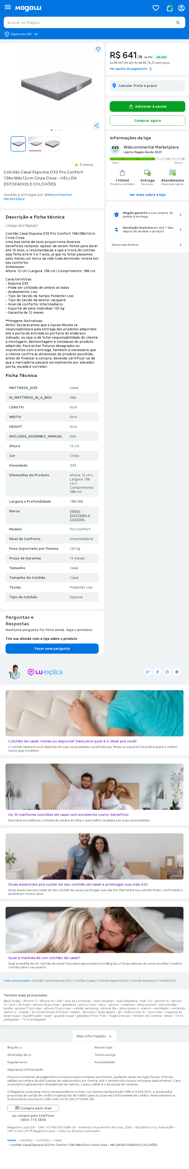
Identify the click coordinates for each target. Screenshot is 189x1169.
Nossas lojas (103, 1047)
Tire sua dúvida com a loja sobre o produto (41, 639)
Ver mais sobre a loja (147, 195)
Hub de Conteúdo (78, 1001)
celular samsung (86, 1008)
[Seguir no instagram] (167, 672)
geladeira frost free (91, 1015)
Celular (24, 1012)
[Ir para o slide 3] (60, 130)
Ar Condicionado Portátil (50, 1012)
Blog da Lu (14, 1047)
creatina (128, 1004)
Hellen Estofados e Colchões (80, 515)
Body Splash (106, 1012)
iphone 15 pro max (57, 1008)
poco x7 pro (87, 1004)
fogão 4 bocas (119, 1015)
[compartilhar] (96, 125)
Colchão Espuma (143, 980)
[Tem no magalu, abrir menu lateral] (8, 7)
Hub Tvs (146, 1001)
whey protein (146, 1004)
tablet (75, 1012)
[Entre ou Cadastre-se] (181, 8)
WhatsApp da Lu (19, 1055)
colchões (26, 1140)
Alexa (168, 1015)
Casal (57, 1140)
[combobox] (94, 22)
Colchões (43, 1140)
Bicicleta (89, 1012)
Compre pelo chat (36, 1108)
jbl (119, 1012)
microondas (168, 1004)
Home (11, 1140)
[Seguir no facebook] (157, 672)
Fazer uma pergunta (52, 648)
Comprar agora (147, 120)
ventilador (161, 1008)
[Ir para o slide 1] (51, 130)
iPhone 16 (47, 1001)
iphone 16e (109, 1008)
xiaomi (146, 1008)
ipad (48, 1015)
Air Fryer (24, 1004)
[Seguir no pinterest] (177, 672)
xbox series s (129, 1008)
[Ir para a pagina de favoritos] (156, 8)
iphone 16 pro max (46, 1004)
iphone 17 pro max (28, 1008)
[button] (178, 22)
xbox (102, 1004)
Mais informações (91, 1036)
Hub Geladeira (127, 1001)
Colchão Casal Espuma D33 (51, 980)
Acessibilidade (104, 1062)
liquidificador (32, 1015)
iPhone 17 (30, 1001)
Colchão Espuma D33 (112, 980)
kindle (8, 1008)
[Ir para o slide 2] (55, 130)
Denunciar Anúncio (125, 244)
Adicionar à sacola (150, 106)
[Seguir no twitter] (148, 672)
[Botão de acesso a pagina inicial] (80, 8)
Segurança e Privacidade (25, 1069)
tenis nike (155, 1012)
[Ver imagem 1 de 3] (55, 86)
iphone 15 (162, 1001)
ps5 (12, 1004)
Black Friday (12, 1001)
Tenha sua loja (104, 1055)
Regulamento (17, 1062)
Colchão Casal (84, 980)
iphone (114, 1004)
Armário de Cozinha (147, 1015)
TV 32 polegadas (34, 1019)
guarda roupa (64, 1015)
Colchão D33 (167, 980)
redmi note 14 (134, 1012)
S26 (59, 1001)
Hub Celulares (104, 1001)
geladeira (69, 1004)
